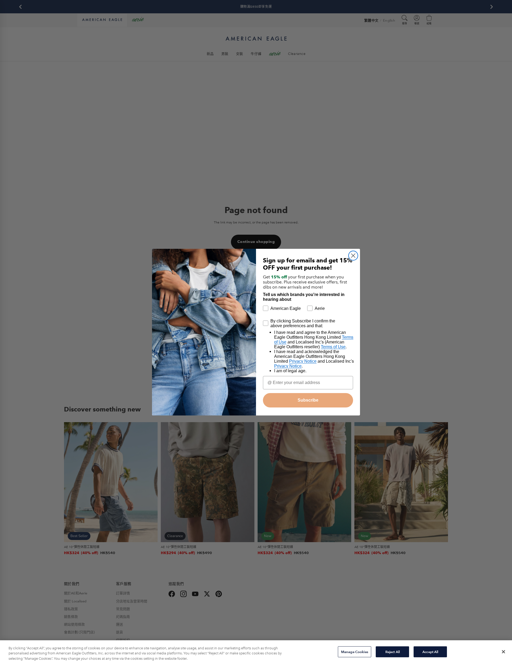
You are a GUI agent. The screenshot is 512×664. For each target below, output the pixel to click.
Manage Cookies (354, 652)
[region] (256, 652)
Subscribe (308, 400)
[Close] (503, 652)
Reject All (392, 652)
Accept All (430, 652)
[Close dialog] (353, 255)
